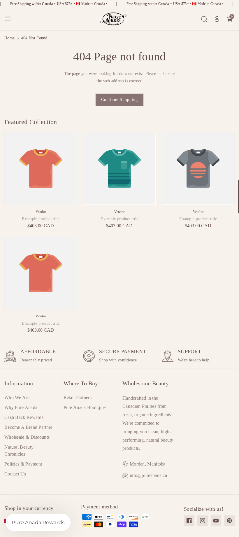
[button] (9, 19)
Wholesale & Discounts (27, 437)
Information (18, 383)
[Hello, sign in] (217, 19)
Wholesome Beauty (145, 383)
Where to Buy (81, 383)
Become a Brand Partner (28, 427)
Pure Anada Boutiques (85, 407)
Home (9, 38)
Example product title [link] (40, 219)
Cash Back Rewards (23, 417)
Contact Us (15, 473)
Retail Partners (78, 397)
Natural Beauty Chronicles (19, 450)
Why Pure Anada (20, 407)
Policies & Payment (23, 463)
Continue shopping (119, 99)
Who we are (16, 397)
